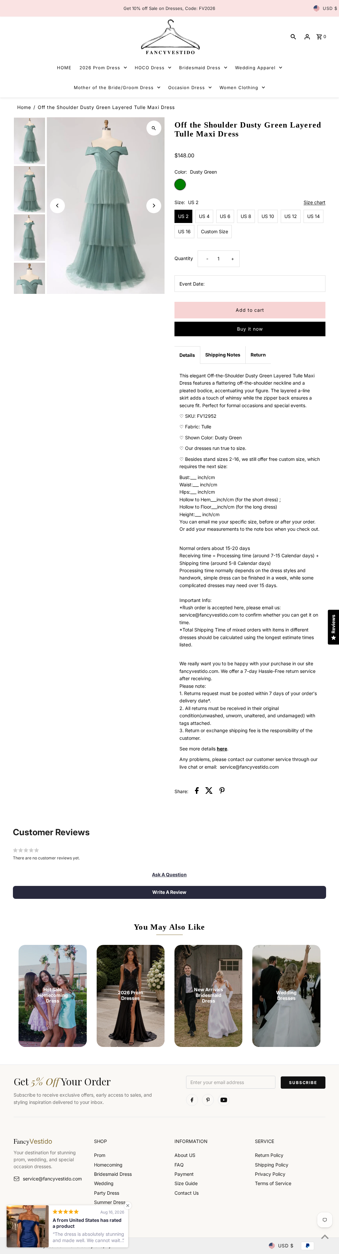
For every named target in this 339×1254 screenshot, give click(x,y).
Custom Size (214, 231)
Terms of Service (273, 1183)
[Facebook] (192, 1100)
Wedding (104, 1183)
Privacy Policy (270, 1174)
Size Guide (186, 1183)
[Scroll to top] (324, 1236)
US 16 (184, 231)
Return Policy (269, 1155)
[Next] (153, 205)
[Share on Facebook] (197, 791)
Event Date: (192, 284)
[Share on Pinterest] (222, 791)
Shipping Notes (222, 354)
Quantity (183, 258)
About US (184, 1155)
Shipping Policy (271, 1165)
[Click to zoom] (153, 128)
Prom (99, 1155)
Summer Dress (109, 1202)
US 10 (268, 216)
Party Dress (106, 1193)
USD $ (330, 8)
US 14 (313, 216)
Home (24, 107)
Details (187, 355)
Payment (184, 1174)
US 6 (225, 216)
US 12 (290, 216)
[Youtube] (224, 1100)
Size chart (314, 202)
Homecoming (108, 1165)
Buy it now (250, 329)
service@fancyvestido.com (52, 1178)
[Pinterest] (208, 1100)
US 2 (183, 216)
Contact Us (186, 1193)
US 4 (204, 216)
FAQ (179, 1165)
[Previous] (57, 205)
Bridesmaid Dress (113, 1174)
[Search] (293, 36)
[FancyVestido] (169, 36)
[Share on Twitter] (209, 791)
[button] (169, 875)
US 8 (246, 216)
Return (258, 354)
